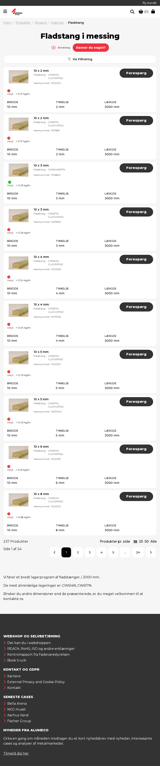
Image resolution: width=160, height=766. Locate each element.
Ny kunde (149, 3)
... (125, 552)
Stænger (57, 23)
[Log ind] (154, 11)
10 (135, 541)
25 (141, 541)
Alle (153, 541)
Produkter (23, 23)
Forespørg (136, 73)
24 (138, 552)
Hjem (7, 23)
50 (147, 541)
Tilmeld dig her (16, 753)
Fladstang (76, 23)
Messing (41, 23)
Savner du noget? (91, 47)
